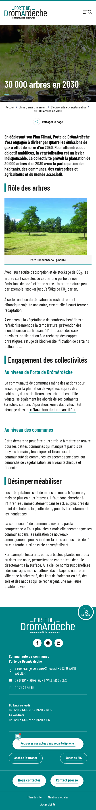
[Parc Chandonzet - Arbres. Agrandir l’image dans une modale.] (48, 226)
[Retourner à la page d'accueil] (25, 12)
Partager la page (52, 122)
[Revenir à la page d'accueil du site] (48, 632)
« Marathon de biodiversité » (52, 409)
